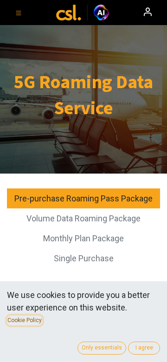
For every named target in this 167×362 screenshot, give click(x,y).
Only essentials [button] (102, 347)
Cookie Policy (24, 320)
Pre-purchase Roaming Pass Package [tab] (83, 198)
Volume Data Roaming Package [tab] (83, 218)
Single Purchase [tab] (84, 258)
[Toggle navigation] (18, 12)
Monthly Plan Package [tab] (83, 238)
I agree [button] (144, 347)
